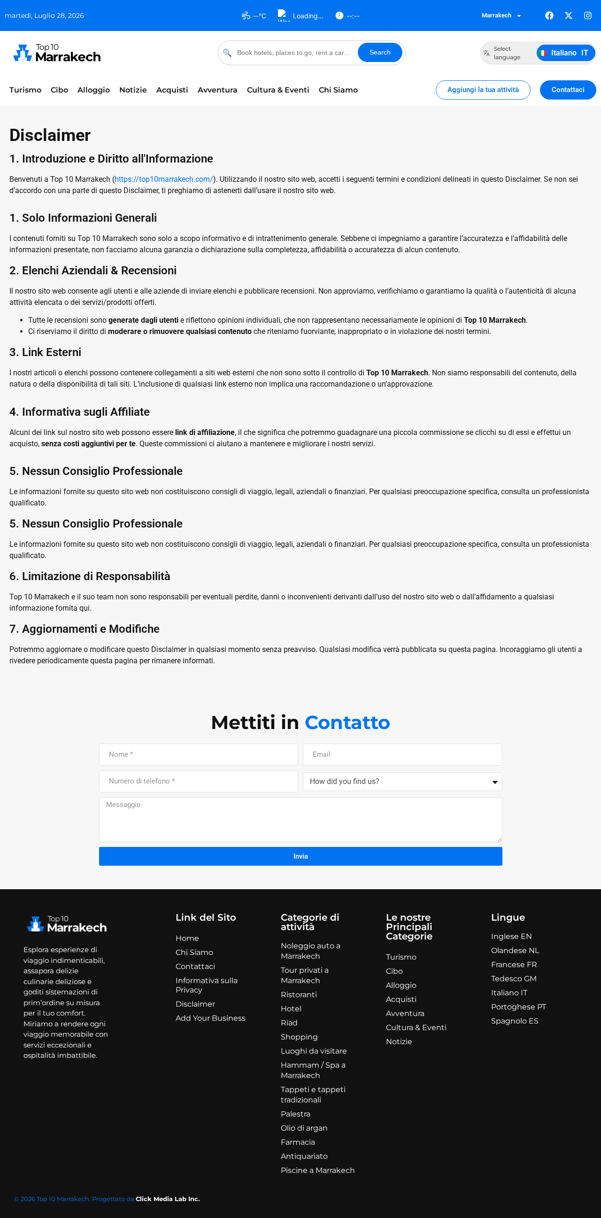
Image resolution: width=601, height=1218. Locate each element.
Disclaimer (195, 1004)
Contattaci (195, 966)
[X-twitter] (568, 15)
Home (187, 938)
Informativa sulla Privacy (207, 985)
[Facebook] (549, 15)
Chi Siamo (338, 89)
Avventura (218, 89)
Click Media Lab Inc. (168, 1198)
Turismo (25, 89)
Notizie (133, 89)
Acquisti (172, 89)
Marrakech (496, 15)
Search (380, 52)
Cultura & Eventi (278, 89)
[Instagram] (587, 15)
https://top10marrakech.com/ (164, 179)
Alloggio (93, 89)
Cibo (59, 89)
